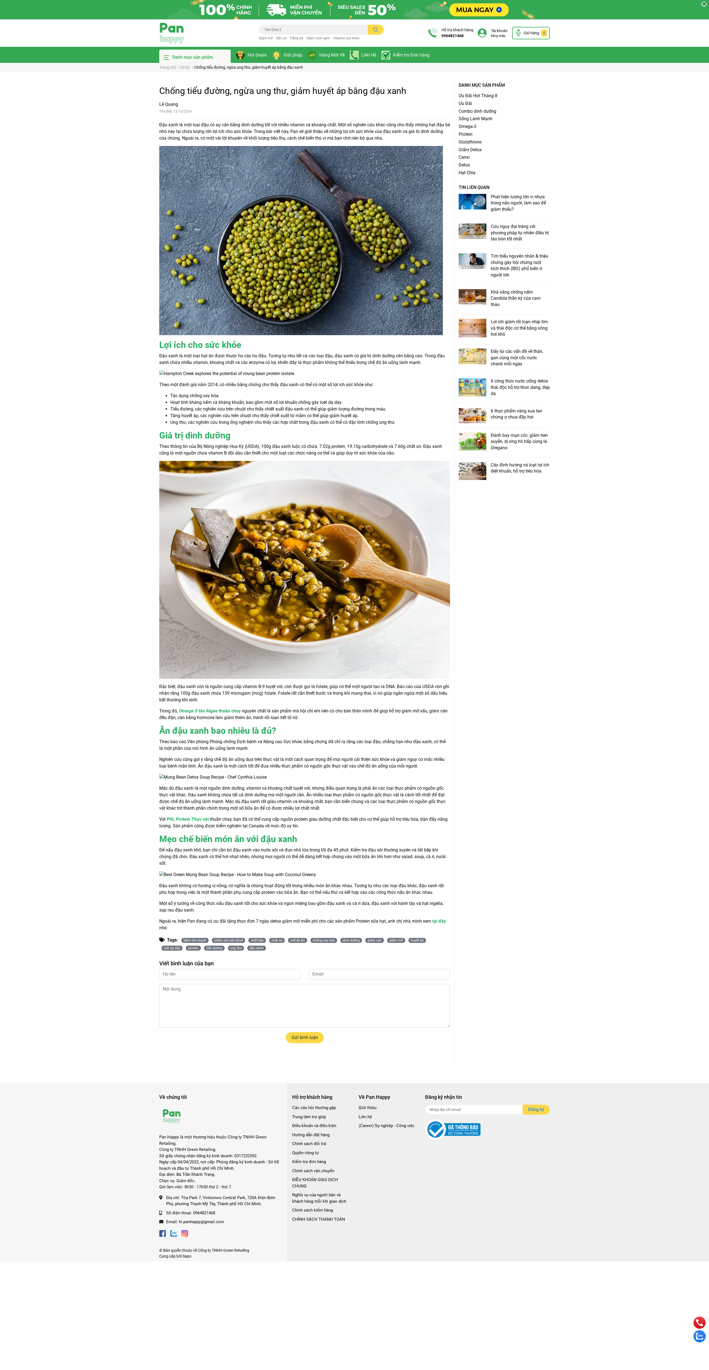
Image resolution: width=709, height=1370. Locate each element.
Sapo (187, 1256)
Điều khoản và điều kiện (314, 1125)
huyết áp (417, 940)
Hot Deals (257, 55)
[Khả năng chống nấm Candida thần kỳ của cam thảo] (472, 297)
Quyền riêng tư (305, 1152)
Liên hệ (365, 1116)
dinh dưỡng (351, 940)
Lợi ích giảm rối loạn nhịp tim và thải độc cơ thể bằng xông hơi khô (519, 328)
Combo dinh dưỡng (477, 111)
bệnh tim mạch (195, 940)
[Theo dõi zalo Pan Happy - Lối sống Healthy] (173, 1233)
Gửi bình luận (305, 1037)
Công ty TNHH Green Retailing (223, 1250)
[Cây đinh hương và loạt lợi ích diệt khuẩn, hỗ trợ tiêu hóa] (472, 471)
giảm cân (375, 940)
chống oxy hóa (324, 940)
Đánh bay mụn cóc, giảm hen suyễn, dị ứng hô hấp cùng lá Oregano (519, 441)
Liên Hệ (368, 55)
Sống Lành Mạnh (475, 118)
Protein (465, 134)
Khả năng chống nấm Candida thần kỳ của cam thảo (516, 298)
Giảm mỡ (266, 38)
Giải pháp (293, 55)
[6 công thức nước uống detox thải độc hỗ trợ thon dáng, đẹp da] (472, 387)
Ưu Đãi (465, 103)
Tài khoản (499, 31)
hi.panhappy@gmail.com (201, 1221)
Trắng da (296, 38)
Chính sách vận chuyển (313, 1170)
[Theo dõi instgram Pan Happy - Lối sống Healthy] (184, 1233)
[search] (376, 30)
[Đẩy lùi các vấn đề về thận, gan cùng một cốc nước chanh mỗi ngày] (472, 356)
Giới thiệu (367, 1107)
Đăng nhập (498, 36)
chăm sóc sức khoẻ (228, 940)
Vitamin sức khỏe (346, 38)
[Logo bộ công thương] (453, 1129)
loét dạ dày (172, 948)
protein (193, 948)
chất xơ (276, 940)
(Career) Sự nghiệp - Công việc (387, 1125)
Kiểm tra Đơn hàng (411, 55)
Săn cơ (281, 38)
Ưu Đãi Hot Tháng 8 (478, 95)
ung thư (236, 948)
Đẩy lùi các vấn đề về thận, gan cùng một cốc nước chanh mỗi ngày (517, 357)
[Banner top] (354, 9)
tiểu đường (214, 948)
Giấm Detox (470, 149)
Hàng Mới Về (332, 55)
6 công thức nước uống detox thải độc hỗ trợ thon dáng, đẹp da (520, 387)
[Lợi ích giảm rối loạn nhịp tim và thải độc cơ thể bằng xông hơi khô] (472, 328)
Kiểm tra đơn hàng (309, 1161)
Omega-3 (467, 126)
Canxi (464, 157)
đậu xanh (257, 948)
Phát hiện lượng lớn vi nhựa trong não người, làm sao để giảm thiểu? (518, 203)
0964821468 (452, 36)
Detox (464, 165)
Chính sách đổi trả (309, 1143)
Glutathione (470, 142)
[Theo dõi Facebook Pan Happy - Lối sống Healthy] (162, 1233)
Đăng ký (536, 1109)
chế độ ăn (297, 940)
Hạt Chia (467, 172)
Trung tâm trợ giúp (309, 1116)
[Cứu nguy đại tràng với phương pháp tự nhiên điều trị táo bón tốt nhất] (472, 231)
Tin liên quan (474, 187)
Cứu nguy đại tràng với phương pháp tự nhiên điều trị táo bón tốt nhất (520, 233)
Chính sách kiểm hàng (312, 1210)
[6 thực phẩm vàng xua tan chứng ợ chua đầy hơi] (472, 416)
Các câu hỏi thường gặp (314, 1107)
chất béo (257, 940)
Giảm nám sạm (318, 38)
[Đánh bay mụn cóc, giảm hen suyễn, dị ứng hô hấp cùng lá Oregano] (472, 441)
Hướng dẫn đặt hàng (311, 1134)
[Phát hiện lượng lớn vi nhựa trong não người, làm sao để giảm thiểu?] (472, 201)
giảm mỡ (396, 940)
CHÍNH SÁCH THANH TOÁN (318, 1219)
